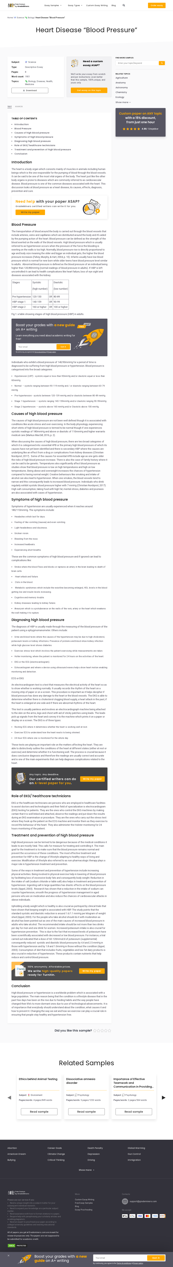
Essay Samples (52, 5)
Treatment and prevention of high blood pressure (42, 149)
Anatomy (121, 82)
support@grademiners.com (143, 1201)
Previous (9, 1098)
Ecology (120, 97)
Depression (94, 1154)
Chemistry (121, 92)
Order (154, 5)
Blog (114, 5)
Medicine (29, 84)
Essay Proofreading (83, 1210)
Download (31, 90)
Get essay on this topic (89, 90)
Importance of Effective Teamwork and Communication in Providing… (134, 1083)
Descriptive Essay (34, 67)
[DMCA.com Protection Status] (17, 1247)
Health (49, 81)
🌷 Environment (34, 1095)
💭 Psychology (82, 1095)
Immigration (134, 1160)
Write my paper (30, 212)
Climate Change (56, 1154)
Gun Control (134, 1154)
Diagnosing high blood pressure (32, 141)
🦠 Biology (30, 81)
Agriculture (122, 77)
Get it (63, 346)
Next (164, 1098)
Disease (41, 81)
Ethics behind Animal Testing (38, 1079)
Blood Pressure (22, 128)
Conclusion (20, 153)
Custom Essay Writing (84, 1199)
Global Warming (136, 1148)
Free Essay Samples (84, 1203)
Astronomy (122, 87)
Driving (91, 1160)
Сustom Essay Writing (97, 5)
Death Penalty (95, 1148)
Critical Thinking (56, 1160)
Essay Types (74, 5)
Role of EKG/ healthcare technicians (34, 145)
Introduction (21, 124)
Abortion (12, 1148)
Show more (85, 1170)
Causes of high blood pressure (31, 132)
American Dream (16, 1154)
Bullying (11, 1160)
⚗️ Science (30, 62)
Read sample (39, 1112)
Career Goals (55, 1148)
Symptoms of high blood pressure (33, 137)
